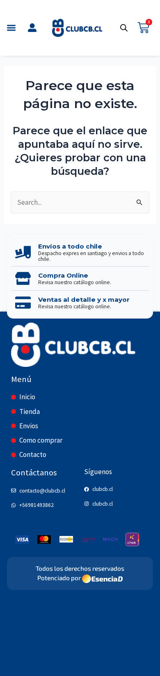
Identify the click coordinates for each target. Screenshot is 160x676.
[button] (11, 28)
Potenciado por (59, 577)
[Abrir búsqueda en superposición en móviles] (124, 28)
